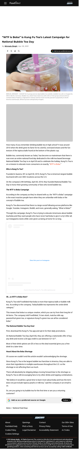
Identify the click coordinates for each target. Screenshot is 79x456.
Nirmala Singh (11, 46)
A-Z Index (66, 430)
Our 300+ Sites (68, 422)
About (7, 422)
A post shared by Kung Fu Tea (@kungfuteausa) (39, 290)
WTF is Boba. (55, 164)
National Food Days (20, 408)
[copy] (18, 51)
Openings (26, 422)
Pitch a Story (27, 426)
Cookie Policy (10, 430)
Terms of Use (67, 426)
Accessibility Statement (49, 430)
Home (8, 408)
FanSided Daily (11, 426)
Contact (42, 422)
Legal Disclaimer (29, 430)
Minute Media (15, 439)
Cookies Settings (12, 434)
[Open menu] (5, 3)
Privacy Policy (44, 426)
